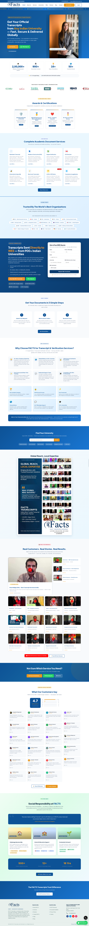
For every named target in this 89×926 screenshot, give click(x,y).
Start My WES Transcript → (16, 278)
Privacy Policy (53, 911)
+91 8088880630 (12, 51)
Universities (41, 5)
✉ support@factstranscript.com (76, 1)
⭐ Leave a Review (51, 786)
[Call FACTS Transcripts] (86, 918)
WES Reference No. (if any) (70, 260)
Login (78, 5)
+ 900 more (67, 444)
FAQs (47, 5)
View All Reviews (39, 786)
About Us (29, 5)
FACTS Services (53, 907)
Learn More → (12, 163)
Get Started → (69, 5)
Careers (51, 914)
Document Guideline (54, 909)
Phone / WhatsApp (68, 249)
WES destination (53, 265)
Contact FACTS (36, 914)
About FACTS (36, 907)
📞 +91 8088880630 (64, 1)
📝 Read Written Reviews (57, 656)
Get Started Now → (44, 331)
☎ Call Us (58, 675)
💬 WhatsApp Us (48, 675)
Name (51, 249)
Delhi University (40, 444)
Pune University (49, 444)
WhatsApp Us (26, 46)
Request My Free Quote (64, 271)
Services (35, 5)
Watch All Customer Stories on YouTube (37, 655)
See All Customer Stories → (44, 894)
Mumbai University (23, 444)
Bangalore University (58, 444)
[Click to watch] (30, 569)
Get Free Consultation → (34, 675)
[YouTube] (73, 916)
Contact (60, 5)
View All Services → (44, 190)
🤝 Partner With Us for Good (44, 874)
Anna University (32, 444)
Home (24, 5)
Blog (56, 5)
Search (56, 439)
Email (51, 254)
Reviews (51, 5)
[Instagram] (76, 916)
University (52, 260)
